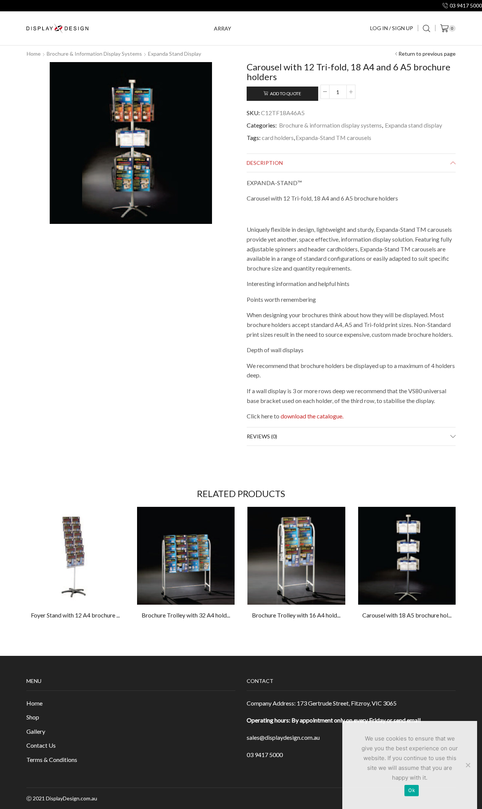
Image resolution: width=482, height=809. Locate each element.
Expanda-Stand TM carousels (333, 137)
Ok (411, 790)
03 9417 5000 (265, 754)
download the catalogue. (312, 416)
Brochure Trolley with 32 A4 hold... (186, 615)
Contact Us (41, 745)
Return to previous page (427, 53)
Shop (32, 717)
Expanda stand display (174, 53)
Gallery (35, 731)
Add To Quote (285, 93)
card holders (278, 137)
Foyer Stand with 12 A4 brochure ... (75, 615)
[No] (467, 765)
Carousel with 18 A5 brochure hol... (406, 615)
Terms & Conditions (51, 759)
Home (34, 53)
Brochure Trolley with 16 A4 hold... (296, 615)
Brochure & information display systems (94, 53)
